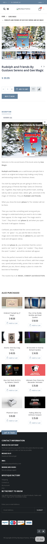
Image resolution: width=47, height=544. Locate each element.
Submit (40, 510)
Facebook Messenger (9, 456)
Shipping (5, 480)
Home (3, 16)
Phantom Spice (12, 413)
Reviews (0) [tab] (7, 117)
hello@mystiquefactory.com (11, 464)
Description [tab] (6, 111)
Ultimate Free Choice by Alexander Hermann (35, 381)
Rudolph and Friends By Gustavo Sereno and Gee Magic (23, 68)
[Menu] (8, 8)
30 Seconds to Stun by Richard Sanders (35, 349)
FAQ (3, 488)
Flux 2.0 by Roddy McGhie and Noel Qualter (35, 315)
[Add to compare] (39, 89)
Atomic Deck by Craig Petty (12, 349)
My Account (6, 485)
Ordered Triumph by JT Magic (12, 314)
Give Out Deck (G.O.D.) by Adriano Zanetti (12, 381)
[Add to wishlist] (33, 89)
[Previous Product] (41, 66)
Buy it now (9, 96)
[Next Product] (44, 66)
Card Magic (12, 16)
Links (40, 2)
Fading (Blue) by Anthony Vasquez (35, 414)
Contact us (5, 482)
